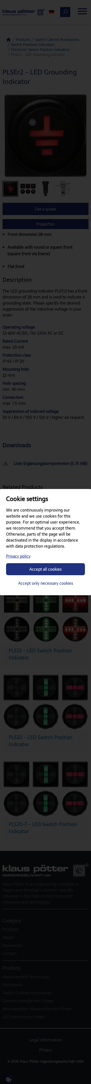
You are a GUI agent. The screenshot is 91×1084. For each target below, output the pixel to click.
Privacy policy (18, 556)
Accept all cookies (45, 569)
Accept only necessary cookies (45, 583)
